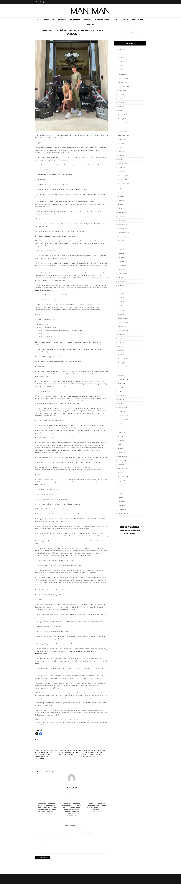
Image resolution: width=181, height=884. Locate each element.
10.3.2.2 (37, 644)
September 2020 (123, 330)
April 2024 (121, 155)
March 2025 (121, 110)
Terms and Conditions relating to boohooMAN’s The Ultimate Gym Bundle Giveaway (70, 752)
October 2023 (122, 180)
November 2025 (123, 78)
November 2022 (123, 224)
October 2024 (122, 131)
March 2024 (121, 159)
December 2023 (123, 171)
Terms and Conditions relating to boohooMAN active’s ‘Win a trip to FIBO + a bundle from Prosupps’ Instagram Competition (46, 754)
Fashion (87, 19)
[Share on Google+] (49, 771)
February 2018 (122, 456)
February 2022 (122, 261)
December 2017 (123, 464)
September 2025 (123, 86)
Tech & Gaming (137, 19)
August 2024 (122, 139)
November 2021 (123, 273)
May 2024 (121, 151)
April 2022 (121, 253)
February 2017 (122, 505)
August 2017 (121, 481)
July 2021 (120, 289)
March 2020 (121, 354)
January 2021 (122, 314)
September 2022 (123, 232)
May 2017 (121, 493)
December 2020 (123, 318)
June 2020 (121, 342)
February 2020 (122, 359)
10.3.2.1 (37, 636)
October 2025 (122, 82)
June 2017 (121, 489)
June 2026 (121, 58)
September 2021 (123, 281)
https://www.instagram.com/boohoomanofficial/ (85, 165)
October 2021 (122, 277)
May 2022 (121, 249)
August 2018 (121, 432)
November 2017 (123, 468)
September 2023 (123, 184)
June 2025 (121, 98)
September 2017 (123, 477)
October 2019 (122, 375)
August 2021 (121, 285)
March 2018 (121, 452)
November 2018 (123, 420)
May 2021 (121, 298)
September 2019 (123, 379)
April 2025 (121, 106)
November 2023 (123, 176)
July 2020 (121, 338)
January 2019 (122, 411)
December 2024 (123, 123)
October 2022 (122, 228)
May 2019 (121, 395)
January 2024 (122, 167)
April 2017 (121, 497)
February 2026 (122, 74)
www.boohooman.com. (43, 376)
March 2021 (121, 306)
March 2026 (121, 70)
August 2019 (121, 383)
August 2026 (122, 49)
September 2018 (123, 428)
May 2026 (121, 62)
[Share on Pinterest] (52, 771)
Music (116, 19)
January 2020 (122, 363)
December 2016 (123, 513)
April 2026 (121, 66)
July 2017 (120, 485)
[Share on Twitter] (46, 771)
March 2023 (121, 208)
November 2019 (123, 371)
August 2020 (122, 334)
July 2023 (121, 192)
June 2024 (121, 147)
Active (125, 19)
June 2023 (121, 196)
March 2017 (121, 501)
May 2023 (121, 200)
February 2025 (122, 115)
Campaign (62, 19)
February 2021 (122, 310)
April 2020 (121, 350)
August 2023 (122, 188)
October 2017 (122, 472)
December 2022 (123, 220)
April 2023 (121, 204)
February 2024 (122, 163)
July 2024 (121, 143)
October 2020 (122, 326)
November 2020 (123, 322)
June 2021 (121, 294)
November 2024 (123, 127)
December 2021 (123, 269)
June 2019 (121, 391)
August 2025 (122, 90)
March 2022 (121, 257)
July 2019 (120, 387)
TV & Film (90, 24)
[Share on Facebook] (42, 771)
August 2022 (122, 236)
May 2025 (121, 102)
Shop (37, 19)
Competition (75, 19)
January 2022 (122, 265)
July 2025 (121, 94)
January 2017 (122, 509)
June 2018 (121, 440)
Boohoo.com (86, 135)
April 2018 (121, 448)
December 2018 (123, 415)
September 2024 (123, 135)
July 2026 (121, 53)
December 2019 (123, 367)
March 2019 (121, 403)
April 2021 (121, 302)
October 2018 (122, 424)
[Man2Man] (90, 10)
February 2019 (122, 407)
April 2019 (121, 399)
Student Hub (49, 19)
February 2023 (122, 212)
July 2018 (120, 436)
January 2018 (122, 460)
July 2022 (121, 241)
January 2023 (122, 216)
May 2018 (121, 444)
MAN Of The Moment (102, 19)
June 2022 (121, 245)
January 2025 (122, 119)
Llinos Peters (72, 787)
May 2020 (121, 346)
